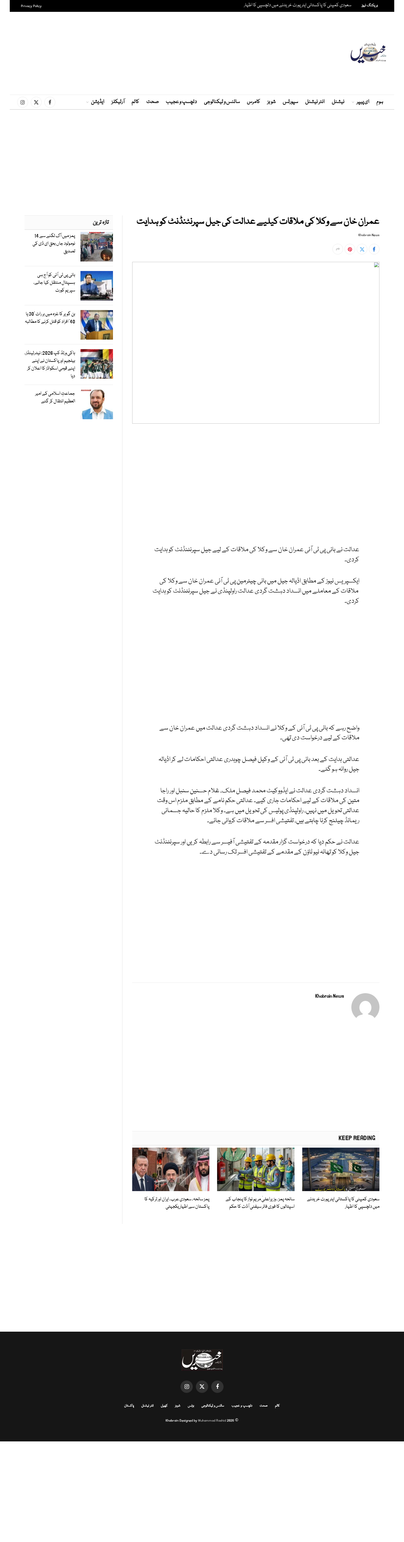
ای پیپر (363, 102)
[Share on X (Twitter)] (362, 249)
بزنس (191, 1405)
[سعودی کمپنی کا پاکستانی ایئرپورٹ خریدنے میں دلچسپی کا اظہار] (340, 1169)
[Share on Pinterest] (350, 249)
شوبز (271, 102)
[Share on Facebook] (374, 249)
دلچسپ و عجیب (181, 102)
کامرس (253, 102)
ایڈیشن (97, 102)
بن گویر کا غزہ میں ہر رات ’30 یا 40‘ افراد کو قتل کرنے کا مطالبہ (50, 318)
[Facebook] (395, 452)
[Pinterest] (395, 493)
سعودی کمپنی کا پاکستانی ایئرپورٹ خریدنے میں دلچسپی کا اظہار (297, 5)
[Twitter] (395, 466)
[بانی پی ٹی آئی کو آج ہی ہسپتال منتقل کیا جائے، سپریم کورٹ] (96, 286)
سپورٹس (290, 102)
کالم (135, 102)
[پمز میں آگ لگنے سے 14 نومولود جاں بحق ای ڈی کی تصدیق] (96, 247)
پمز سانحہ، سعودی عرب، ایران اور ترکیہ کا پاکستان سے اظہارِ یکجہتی (176, 1203)
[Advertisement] (202, 53)
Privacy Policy (31, 6)
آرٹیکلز (118, 102)
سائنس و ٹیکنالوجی (222, 102)
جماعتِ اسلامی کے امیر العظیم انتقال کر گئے (55, 397)
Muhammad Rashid (212, 1420)
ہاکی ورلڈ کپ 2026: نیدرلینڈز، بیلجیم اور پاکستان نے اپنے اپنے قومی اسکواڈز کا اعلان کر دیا (50, 365)
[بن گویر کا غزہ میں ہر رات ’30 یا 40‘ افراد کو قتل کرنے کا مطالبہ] (96, 325)
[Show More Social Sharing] (337, 249)
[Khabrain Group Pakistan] (368, 53)
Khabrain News (368, 235)
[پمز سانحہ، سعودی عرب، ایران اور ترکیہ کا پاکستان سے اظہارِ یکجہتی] (170, 1169)
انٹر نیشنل (315, 102)
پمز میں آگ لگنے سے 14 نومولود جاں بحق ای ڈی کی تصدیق (54, 244)
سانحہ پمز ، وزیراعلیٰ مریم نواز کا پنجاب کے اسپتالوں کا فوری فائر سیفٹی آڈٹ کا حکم (260, 1203)
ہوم (379, 102)
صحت (152, 102)
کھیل (164, 1405)
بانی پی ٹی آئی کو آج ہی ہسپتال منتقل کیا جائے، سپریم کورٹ (54, 283)
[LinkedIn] (395, 479)
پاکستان (129, 1405)
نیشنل (338, 102)
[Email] (395, 506)
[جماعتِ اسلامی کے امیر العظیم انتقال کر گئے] (96, 404)
